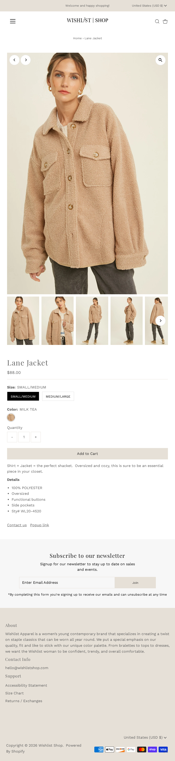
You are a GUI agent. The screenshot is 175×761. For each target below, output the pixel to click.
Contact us (17, 525)
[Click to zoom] (160, 60)
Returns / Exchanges (23, 701)
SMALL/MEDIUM (23, 396)
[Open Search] (157, 21)
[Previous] (14, 60)
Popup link (39, 525)
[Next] (26, 60)
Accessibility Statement (26, 685)
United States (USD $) (148, 5)
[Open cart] (165, 21)
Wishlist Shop (51, 745)
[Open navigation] (26, 21)
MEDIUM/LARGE (58, 396)
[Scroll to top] (165, 751)
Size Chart (14, 693)
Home (77, 38)
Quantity (14, 427)
